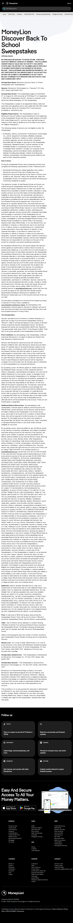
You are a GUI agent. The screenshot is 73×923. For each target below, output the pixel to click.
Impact (11, 874)
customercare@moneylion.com (63, 869)
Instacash (11, 831)
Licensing (34, 876)
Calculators (12, 869)
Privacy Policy (35, 869)
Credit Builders (13, 833)
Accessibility (35, 878)
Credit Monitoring (59, 826)
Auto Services (58, 835)
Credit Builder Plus (14, 835)
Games (33, 847)
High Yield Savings (36, 833)
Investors (11, 871)
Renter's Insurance (60, 840)
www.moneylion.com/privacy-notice (13, 305)
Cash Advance (13, 829)
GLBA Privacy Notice (37, 874)
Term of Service (36, 867)
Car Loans (11, 842)
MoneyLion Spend (36, 828)
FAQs (33, 865)
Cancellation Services (60, 845)
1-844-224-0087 (59, 867)
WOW (33, 826)
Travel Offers (58, 842)
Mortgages (12, 840)
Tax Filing (57, 836)
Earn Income (35, 831)
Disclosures (20, 911)
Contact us (34, 863)
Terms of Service (57, 909)
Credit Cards (12, 828)
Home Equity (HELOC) (15, 838)
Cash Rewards (35, 850)
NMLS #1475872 (11, 911)
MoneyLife (11, 867)
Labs (10, 872)
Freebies (34, 849)
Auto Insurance (58, 831)
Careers (11, 865)
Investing (34, 835)
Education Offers (59, 838)
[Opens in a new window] (9, 808)
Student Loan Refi (59, 829)
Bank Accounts (35, 829)
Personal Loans (13, 826)
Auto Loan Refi (58, 833)
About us (11, 863)
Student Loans (13, 836)
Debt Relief (57, 828)
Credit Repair (58, 844)
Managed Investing (36, 836)
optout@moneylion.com (24, 288)
